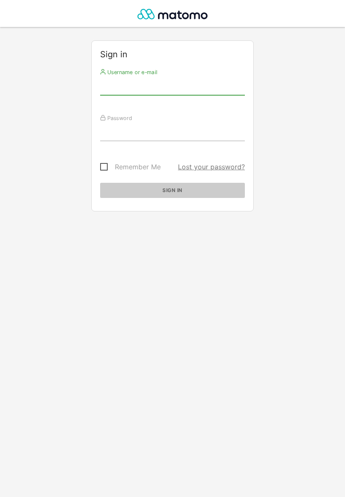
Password (119, 118)
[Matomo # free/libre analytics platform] (173, 15)
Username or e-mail (131, 72)
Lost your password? (211, 167)
